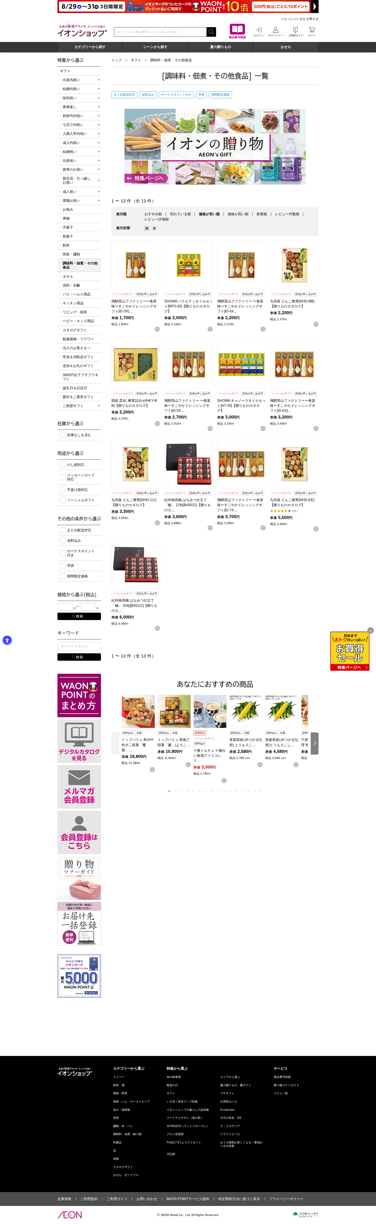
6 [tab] (200, 791)
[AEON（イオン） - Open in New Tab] (69, 1215)
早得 (201, 94)
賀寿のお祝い (73, 169)
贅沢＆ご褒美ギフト (78, 397)
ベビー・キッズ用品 (78, 321)
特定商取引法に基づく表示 (239, 1199)
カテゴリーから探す (90, 47)
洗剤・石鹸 (71, 285)
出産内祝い (71, 80)
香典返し (70, 107)
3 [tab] (181, 791)
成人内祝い (71, 143)
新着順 (262, 214)
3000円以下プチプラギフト (80, 377)
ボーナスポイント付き (176, 94)
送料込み (148, 94)
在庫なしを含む (79, 435)
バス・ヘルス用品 (77, 294)
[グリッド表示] (146, 228)
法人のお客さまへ (77, 348)
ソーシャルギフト (81, 500)
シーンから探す (155, 47)
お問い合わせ (146, 1199)
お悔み (68, 209)
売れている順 (180, 214)
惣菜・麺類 (71, 254)
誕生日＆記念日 (75, 388)
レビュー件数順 (287, 214)
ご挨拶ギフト (73, 406)
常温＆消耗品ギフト (78, 357)
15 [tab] (254, 791)
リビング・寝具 (75, 312)
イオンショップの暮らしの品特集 (188, 1109)
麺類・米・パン (123, 1126)
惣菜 (116, 1117)
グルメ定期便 (175, 1134)
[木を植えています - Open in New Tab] (306, 1214)
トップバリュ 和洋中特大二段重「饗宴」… (138, 745)
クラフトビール (230, 1134)
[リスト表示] (154, 228)
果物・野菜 (120, 1093)
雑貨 (116, 1158)
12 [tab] (236, 791)
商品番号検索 (282, 1077)
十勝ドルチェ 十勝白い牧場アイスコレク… (209, 755)
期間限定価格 (220, 94)
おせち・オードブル (126, 1175)
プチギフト (227, 1093)
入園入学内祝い (75, 133)
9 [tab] (218, 791)
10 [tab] (224, 791)
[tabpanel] (140, 733)
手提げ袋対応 (77, 490)
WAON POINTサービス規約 (187, 1199)
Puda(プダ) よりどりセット (184, 1142)
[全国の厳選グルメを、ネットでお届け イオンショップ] (82, 30)
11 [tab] (230, 791)
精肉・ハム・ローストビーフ (131, 1101)
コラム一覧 (281, 1093)
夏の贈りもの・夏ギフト (235, 1085)
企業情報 (64, 1199)
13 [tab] (242, 791)
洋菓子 (68, 227)
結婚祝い (70, 151)
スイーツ (118, 1077)
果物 (66, 218)
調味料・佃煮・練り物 (127, 1134)
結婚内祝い (71, 89)
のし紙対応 (75, 465)
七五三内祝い (73, 125)
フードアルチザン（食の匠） (185, 1117)
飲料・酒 (118, 1085)
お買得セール (228, 1101)
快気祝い (70, 98)
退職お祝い (71, 200)
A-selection (227, 1109)
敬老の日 (172, 1085)
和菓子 (68, 236)
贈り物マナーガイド (286, 1085)
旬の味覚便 (174, 1077)
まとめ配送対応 (124, 94)
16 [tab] (261, 791)
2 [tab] (175, 791)
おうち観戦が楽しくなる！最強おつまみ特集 (241, 1144)
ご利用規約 (89, 1199)
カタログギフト (75, 330)
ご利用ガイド (117, 1199)
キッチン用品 (73, 303)
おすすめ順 (153, 214)
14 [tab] (248, 791)
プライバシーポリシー (286, 1199)
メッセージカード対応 (81, 477)
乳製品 (117, 1142)
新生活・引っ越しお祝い (77, 180)
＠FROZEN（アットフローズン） (188, 1126)
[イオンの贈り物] (215, 147)
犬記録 (171, 1154)
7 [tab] (206, 791)
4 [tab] (187, 791)
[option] (148, 228)
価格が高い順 (238, 214)
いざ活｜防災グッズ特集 (182, 1101)
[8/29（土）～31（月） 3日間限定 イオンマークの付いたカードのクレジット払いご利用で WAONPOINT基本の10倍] (188, 6)
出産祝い (70, 160)
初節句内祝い (73, 116)
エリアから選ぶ (230, 1077)
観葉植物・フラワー (78, 339)
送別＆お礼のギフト (78, 366)
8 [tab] (212, 791)
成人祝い (70, 191)
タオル (68, 276)
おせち (286, 47)
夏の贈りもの (220, 47)
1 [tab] (169, 791)
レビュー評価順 (156, 219)
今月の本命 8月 (231, 1117)
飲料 (66, 245)
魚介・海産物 (121, 1109)
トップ (116, 60)
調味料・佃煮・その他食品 (171, 60)
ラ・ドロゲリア (230, 1126)
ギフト (136, 60)
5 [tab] (194, 791)
